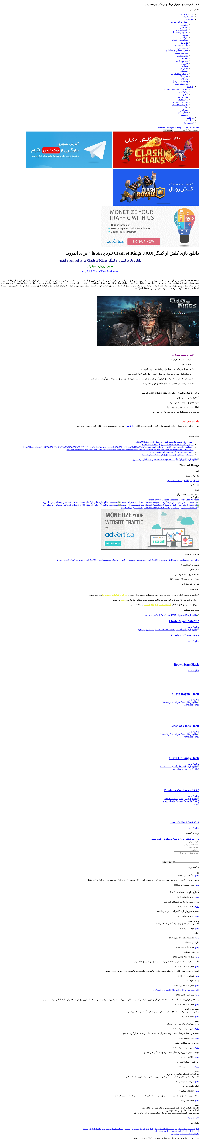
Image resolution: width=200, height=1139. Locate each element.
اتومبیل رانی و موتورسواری (176, 89)
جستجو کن (168, 130)
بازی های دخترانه (180, 102)
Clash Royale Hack (185, 696)
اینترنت (185, 27)
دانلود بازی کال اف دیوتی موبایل (116, 1131)
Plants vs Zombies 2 (181, 793)
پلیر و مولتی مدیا (180, 32)
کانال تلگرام (188, 17)
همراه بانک (183, 76)
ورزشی (184, 115)
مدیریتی (184, 58)
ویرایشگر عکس (181, 84)
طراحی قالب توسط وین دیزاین (185, 1136)
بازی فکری (183, 99)
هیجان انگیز (183, 112)
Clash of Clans (185, 635)
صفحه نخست (187, 14)
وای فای (184, 79)
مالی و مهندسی (181, 45)
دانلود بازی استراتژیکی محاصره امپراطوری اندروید (170, 452)
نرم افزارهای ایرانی (179, 73)
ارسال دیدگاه (168, 865)
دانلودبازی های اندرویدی (178, 480)
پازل (186, 107)
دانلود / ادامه (193, 627)
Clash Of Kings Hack (184, 761)
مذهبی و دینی (182, 60)
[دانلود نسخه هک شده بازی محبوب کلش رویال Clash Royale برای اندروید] (156, 205)
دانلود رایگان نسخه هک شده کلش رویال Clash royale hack (167, 444)
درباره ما (189, 120)
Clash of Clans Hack (184, 728)
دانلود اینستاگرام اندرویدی (166, 1131)
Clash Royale (184, 621)
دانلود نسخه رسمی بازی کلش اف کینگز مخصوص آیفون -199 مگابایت (116, 560)
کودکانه (184, 110)
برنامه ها (189, 19)
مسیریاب (184, 68)
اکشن (185, 94)
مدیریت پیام (182, 48)
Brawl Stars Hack (186, 667)
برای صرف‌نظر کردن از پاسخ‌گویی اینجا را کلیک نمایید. (175, 842)
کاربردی (184, 42)
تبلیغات (190, 117)
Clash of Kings (155, 393)
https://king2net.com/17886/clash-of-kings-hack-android (175, 993)
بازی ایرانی (183, 97)
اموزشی (184, 24)
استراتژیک (183, 92)
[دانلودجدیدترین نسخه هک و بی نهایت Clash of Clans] (156, 167)
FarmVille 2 (184, 825)
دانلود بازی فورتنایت (92, 1131)
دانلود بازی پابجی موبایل (142, 1131)
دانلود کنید (194, 497)
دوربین (185, 35)
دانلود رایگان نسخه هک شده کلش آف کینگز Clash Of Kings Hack (164, 442)
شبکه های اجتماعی (179, 40)
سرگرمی (184, 37)
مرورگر (184, 63)
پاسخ (197, 878)
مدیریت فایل (182, 55)
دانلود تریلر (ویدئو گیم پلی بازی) (71, 560)
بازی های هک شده (180, 104)
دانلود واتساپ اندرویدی (189, 1131)
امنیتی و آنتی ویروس (179, 22)
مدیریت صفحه (181, 53)
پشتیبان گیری (182, 29)
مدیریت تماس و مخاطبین (176, 50)
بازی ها (190, 86)
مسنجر (185, 66)
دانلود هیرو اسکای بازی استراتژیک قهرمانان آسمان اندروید (167, 455)
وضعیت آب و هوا (180, 81)
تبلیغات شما (193, 1120)
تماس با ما (188, 123)
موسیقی (184, 71)
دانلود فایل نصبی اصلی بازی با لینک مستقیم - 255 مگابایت (173, 560)
